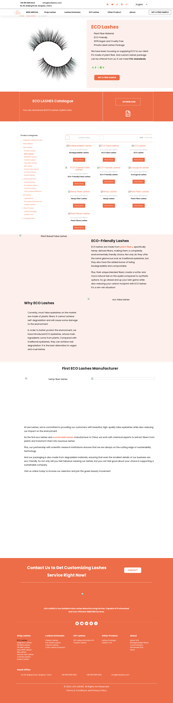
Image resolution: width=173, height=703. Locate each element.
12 (145, 138)
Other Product (114, 12)
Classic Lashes (29, 182)
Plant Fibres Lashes (79, 220)
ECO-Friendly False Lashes (79, 176)
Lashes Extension (72, 12)
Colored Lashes (30, 172)
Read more (79, 160)
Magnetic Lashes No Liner (32, 140)
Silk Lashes (28, 166)
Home (21, 16)
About (132, 12)
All (151, 138)
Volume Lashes (30, 188)
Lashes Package (30, 211)
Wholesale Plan (136, 647)
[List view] (72, 138)
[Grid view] (67, 138)
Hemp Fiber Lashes (79, 198)
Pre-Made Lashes (31, 185)
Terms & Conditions (76, 690)
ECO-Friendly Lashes (109, 174)
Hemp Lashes (109, 198)
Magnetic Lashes (30, 157)
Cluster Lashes (29, 204)
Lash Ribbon (28, 198)
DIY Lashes (94, 12)
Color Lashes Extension (33, 191)
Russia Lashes (29, 175)
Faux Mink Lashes (30, 163)
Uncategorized (29, 218)
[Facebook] (107, 4)
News (132, 650)
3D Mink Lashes (30, 160)
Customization (136, 645)
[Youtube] (112, 4)
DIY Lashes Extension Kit (33, 201)
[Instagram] (126, 4)
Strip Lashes (50, 12)
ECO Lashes (29, 154)
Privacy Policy (99, 690)
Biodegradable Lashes (79, 152)
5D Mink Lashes (30, 151)
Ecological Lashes (138, 174)
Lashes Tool (28, 214)
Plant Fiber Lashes (139, 198)
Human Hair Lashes (31, 169)
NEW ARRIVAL (32, 12)
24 (148, 138)
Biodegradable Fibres (139, 642)
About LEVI (134, 640)
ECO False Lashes (108, 152)
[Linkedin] (122, 4)
